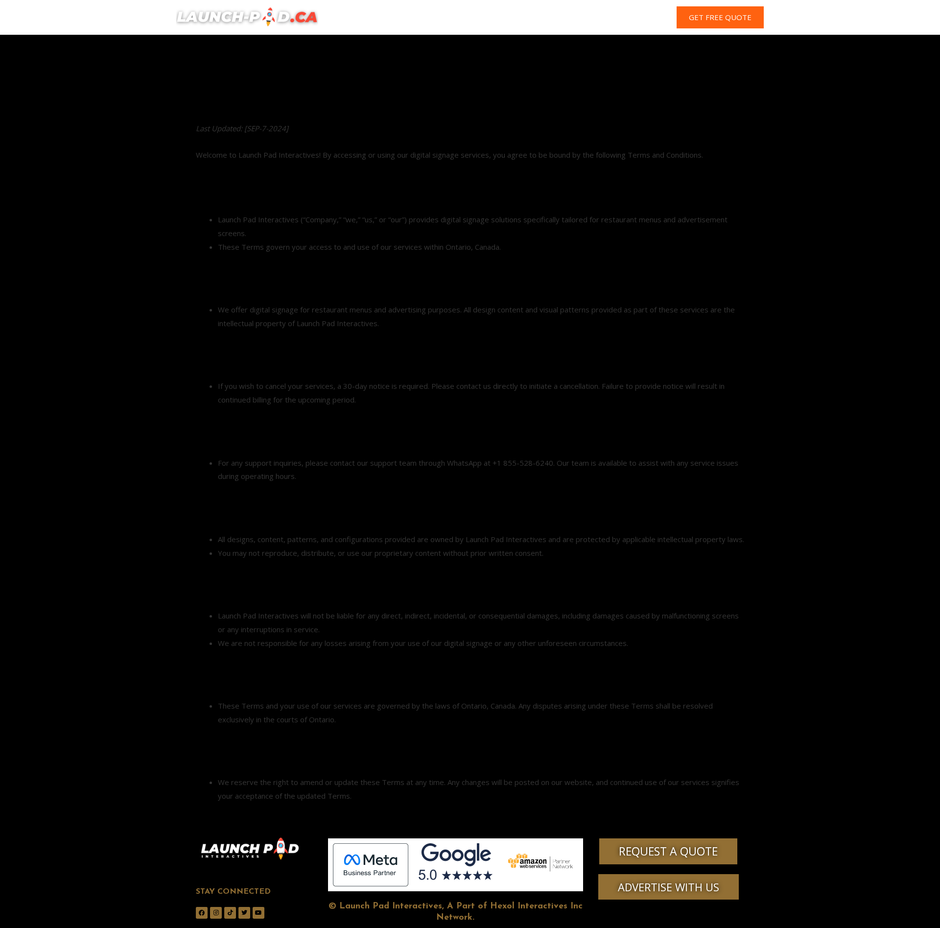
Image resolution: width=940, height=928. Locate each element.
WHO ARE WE (426, 18)
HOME (377, 18)
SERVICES (481, 18)
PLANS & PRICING (543, 18)
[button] (720, 17)
